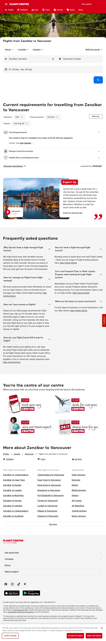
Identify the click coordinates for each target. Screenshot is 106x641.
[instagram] (12, 584)
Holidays (24, 10)
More (81, 10)
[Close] (102, 628)
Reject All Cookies (94, 636)
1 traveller (22, 49)
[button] (53, 524)
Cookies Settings (10, 636)
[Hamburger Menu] (6, 4)
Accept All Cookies (75, 636)
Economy (37, 49)
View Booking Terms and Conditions (20, 612)
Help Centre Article (11, 362)
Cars (36, 10)
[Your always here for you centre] (78, 427)
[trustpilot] (25, 584)
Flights (11, 10)
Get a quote (87, 4)
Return (8, 49)
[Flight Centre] (19, 4)
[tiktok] (18, 584)
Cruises (60, 10)
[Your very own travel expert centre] (28, 427)
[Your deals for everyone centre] (78, 405)
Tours (47, 10)
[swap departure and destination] (53, 58)
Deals (72, 10)
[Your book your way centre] (28, 405)
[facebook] (6, 584)
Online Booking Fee (20, 610)
